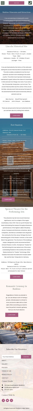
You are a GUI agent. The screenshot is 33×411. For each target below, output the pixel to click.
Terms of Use (6, 371)
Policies (4, 367)
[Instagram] (11, 400)
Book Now (16, 3)
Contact (5, 378)
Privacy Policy (7, 374)
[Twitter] (7, 400)
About (4, 360)
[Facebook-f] (3, 400)
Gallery (4, 364)
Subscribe (26, 356)
